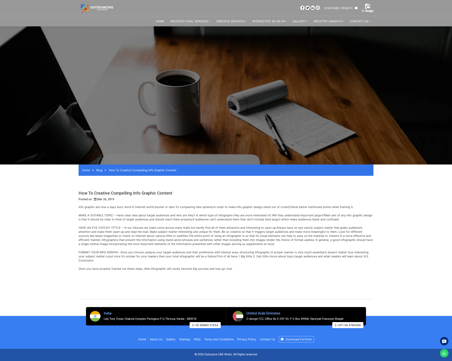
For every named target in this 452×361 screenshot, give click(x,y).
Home (160, 21)
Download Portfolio (298, 339)
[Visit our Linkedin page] (313, 8)
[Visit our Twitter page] (307, 8)
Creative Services (230, 21)
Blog (99, 170)
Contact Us (359, 21)
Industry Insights (328, 21)
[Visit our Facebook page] (302, 8)
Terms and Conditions (219, 339)
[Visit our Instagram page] (318, 8)
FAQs (197, 339)
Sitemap (184, 339)
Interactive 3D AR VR (268, 21)
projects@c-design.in (338, 8)
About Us (156, 339)
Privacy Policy (246, 339)
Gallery (299, 21)
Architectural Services (189, 21)
